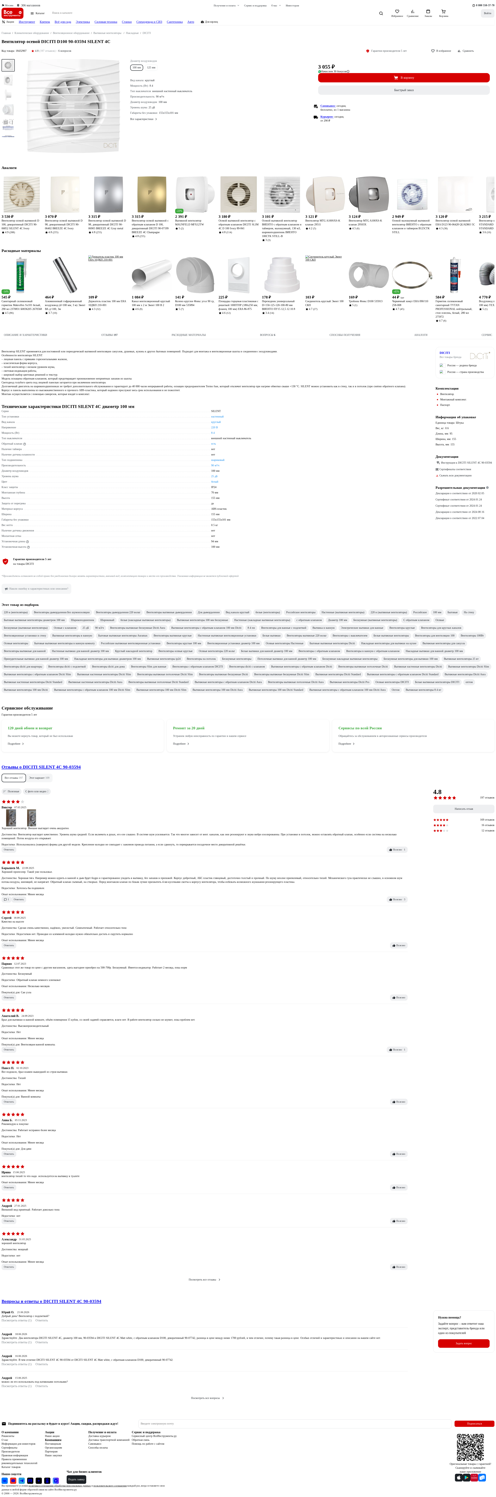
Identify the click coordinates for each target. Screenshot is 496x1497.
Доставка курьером (99, 1436)
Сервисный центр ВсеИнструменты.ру (154, 1436)
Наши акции (52, 1436)
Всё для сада (63, 21)
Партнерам (51, 1451)
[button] (14, 778)
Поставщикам (53, 1443)
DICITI (445, 352)
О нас (5, 1439)
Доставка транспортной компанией (109, 1439)
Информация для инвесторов (18, 1443)
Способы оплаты (98, 1447)
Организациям (53, 1447)
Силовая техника (106, 21)
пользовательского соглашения (110, 1485)
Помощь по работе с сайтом (148, 1443)
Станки (127, 21)
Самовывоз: (328, 105)
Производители (11, 1451)
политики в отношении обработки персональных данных (59, 1485)
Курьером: (327, 116)
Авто (190, 21)
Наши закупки (53, 1455)
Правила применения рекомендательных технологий (19, 1461)
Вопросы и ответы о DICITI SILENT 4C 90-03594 (51, 1301)
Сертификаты (9, 1447)
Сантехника (175, 21)
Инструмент (27, 21)
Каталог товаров (11, 1467)
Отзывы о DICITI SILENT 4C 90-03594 (41, 767)
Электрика (83, 21)
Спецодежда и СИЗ (149, 21)
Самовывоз (94, 1443)
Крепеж (45, 21)
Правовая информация (15, 1455)
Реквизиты (8, 1436)
